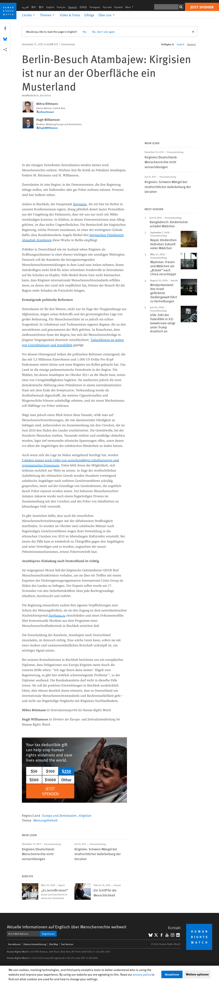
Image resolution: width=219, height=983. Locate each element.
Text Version (67, 944)
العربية (25, 7)
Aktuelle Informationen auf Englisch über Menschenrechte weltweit (66, 927)
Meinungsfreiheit (45, 820)
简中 (33, 7)
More (130, 7)
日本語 (83, 7)
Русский (107, 7)
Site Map (53, 944)
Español (118, 7)
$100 (50, 771)
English (50, 7)
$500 (34, 779)
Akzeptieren (172, 974)
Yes (85, 31)
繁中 (41, 7)
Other (66, 779)
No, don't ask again (103, 31)
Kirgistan (85, 815)
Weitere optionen (197, 974)
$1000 (50, 779)
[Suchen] (181, 7)
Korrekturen (14, 944)
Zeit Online (45, 95)
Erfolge (89, 15)
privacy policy (142, 974)
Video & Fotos (70, 15)
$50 (34, 771)
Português (94, 7)
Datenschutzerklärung (34, 944)
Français (61, 7)
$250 (66, 771)
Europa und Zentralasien (59, 815)
